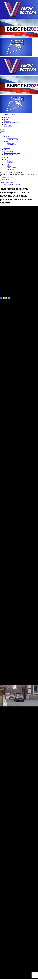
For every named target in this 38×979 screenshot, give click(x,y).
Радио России (11, 167)
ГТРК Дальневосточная (7, 114)
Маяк (9, 166)
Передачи (10, 146)
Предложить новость (10, 154)
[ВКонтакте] (1, 298)
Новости (6, 117)
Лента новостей (12, 138)
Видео (6, 119)
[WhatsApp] (6, 298)
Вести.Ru (10, 161)
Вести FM (10, 169)
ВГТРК (6, 157)
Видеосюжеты (11, 144)
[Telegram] (9, 298)
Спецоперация (8, 151)
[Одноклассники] (4, 298)
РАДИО (6, 164)
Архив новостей (12, 139)
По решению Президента (12, 122)
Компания (7, 121)
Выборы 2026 (8, 126)
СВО (5, 124)
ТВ (5, 159)
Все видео (10, 143)
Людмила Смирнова (6, 182)
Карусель (10, 162)
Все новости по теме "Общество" (10, 184)
